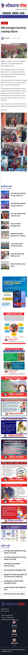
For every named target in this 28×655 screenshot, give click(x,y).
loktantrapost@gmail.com (11, 620)
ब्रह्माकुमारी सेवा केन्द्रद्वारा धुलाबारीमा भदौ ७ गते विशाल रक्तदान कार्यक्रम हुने (18, 236)
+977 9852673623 (9, 618)
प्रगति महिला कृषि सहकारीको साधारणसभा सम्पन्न (18, 215)
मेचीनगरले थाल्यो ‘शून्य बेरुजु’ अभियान (18, 265)
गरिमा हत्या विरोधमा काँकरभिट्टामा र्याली (16, 225)
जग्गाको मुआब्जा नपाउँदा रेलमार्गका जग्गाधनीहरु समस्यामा (17, 246)
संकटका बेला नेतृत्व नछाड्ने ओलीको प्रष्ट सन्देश (17, 255)
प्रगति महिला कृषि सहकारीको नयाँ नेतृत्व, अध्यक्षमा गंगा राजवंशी (18, 195)
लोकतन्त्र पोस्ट (7, 38)
